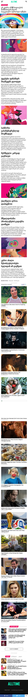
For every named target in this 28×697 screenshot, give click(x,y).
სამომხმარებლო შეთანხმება (17, 690)
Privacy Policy (7, 690)
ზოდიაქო (11, 280)
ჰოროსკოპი (16, 280)
